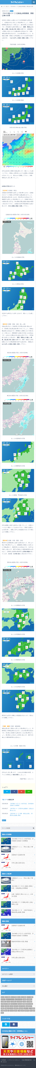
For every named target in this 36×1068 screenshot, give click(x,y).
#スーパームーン (10, 999)
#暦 (23, 1003)
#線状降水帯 (29, 1006)
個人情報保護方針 (27, 1060)
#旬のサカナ (14, 1003)
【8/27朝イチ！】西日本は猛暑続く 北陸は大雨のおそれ (22, 809)
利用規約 (4, 1060)
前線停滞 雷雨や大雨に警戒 (20, 941)
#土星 (8, 1001)
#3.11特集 (7, 997)
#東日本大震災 (29, 1003)
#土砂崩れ (13, 1001)
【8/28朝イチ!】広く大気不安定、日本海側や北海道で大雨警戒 (22, 804)
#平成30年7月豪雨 (5, 1003)
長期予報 (27, 1010)
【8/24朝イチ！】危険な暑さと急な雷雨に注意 (22, 903)
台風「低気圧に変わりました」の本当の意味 (22, 895)
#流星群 (7, 1006)
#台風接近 (3, 1001)
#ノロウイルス (18, 999)
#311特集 (23, 997)
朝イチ (5, 799)
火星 (19, 1010)
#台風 (24, 999)
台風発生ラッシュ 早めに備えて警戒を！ (22, 848)
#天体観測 (29, 1001)
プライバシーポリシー (14, 1060)
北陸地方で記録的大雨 (18, 855)
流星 (16, 1010)
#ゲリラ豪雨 (30, 997)
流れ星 (11, 1010)
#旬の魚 (20, 1003)
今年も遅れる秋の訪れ (18, 863)
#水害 (2, 1006)
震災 (2, 1012)
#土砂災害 (19, 1001)
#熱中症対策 (22, 1006)
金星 (22, 1010)
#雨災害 (16, 1008)
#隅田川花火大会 (9, 1008)
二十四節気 (31, 1008)
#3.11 (2, 997)
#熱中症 (16, 1006)
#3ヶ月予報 (13, 997)
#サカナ (3, 999)
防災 (31, 1010)
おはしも (26, 1008)
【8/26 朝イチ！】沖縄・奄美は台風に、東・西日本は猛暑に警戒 (22, 814)
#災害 (11, 1006)
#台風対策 (29, 999)
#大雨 (24, 1001)
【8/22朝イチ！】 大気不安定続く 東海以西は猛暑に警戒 (22, 911)
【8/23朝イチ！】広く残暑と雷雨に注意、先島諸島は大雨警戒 (22, 887)
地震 (2, 1010)
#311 (19, 997)
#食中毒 (21, 1008)
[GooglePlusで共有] (21, 791)
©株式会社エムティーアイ (20, 1065)
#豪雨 (2, 1008)
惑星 (6, 1010)
